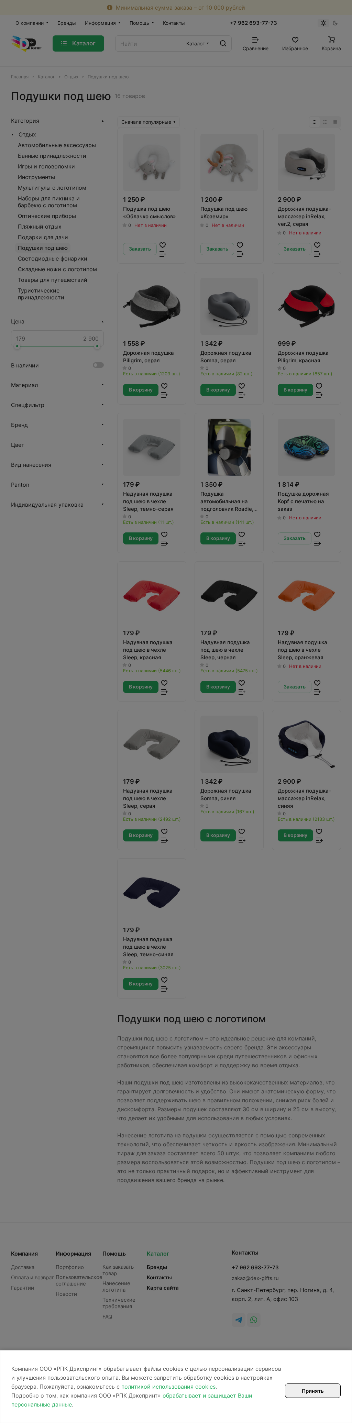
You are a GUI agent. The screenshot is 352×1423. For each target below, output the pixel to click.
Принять (313, 1391)
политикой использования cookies (168, 1386)
